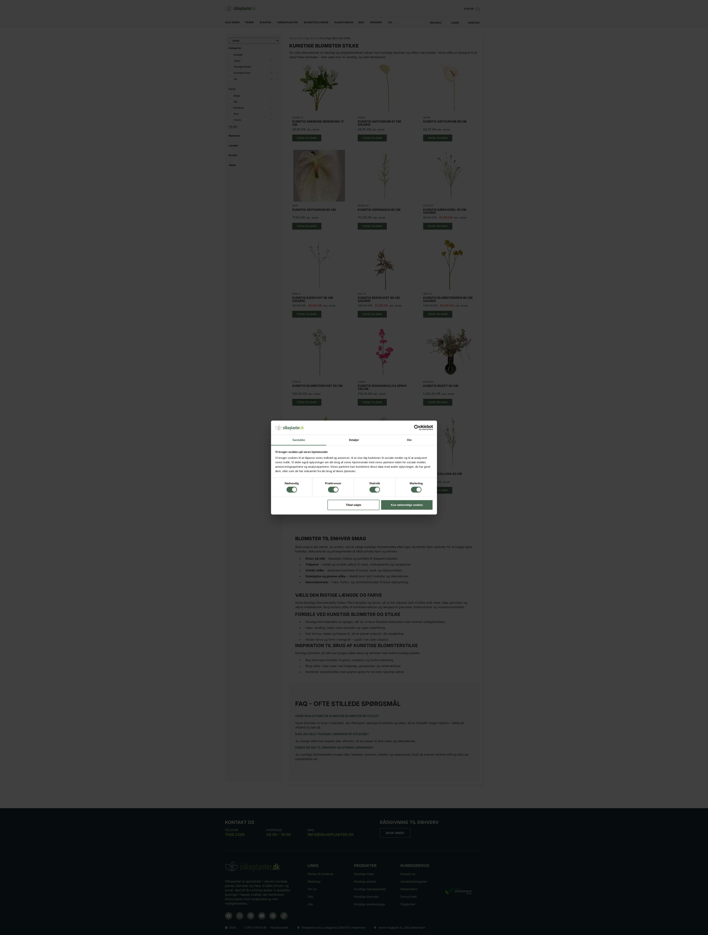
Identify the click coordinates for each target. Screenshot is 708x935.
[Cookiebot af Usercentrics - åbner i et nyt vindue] (417, 427)
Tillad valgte (353, 504)
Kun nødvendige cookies (407, 504)
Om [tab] (409, 439)
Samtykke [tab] (298, 439)
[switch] (333, 490)
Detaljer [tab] (354, 439)
